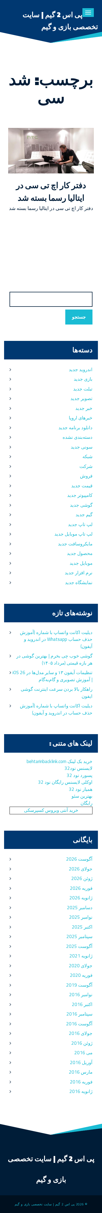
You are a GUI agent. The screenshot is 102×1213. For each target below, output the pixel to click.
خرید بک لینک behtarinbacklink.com (59, 761)
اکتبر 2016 (82, 1004)
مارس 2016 (80, 1072)
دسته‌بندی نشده (77, 437)
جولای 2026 (80, 868)
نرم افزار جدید (78, 572)
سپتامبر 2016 (79, 1013)
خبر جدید (83, 408)
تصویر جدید (81, 398)
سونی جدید (81, 447)
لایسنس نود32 (78, 768)
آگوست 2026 (79, 859)
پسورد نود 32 (79, 775)
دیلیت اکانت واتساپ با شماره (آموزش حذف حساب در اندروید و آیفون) (56, 709)
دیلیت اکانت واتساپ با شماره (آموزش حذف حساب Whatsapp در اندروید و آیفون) (56, 639)
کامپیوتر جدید (79, 495)
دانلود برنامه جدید (75, 427)
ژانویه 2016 (80, 1091)
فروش (86, 475)
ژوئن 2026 (81, 878)
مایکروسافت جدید (75, 543)
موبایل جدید (81, 563)
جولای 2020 (80, 965)
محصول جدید (79, 553)
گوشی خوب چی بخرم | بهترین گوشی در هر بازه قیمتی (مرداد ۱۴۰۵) (54, 659)
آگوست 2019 (79, 985)
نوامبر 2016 (80, 994)
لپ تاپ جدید (80, 524)
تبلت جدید (82, 388)
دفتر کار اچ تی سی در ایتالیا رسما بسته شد (51, 191)
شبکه (87, 456)
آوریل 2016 (81, 1062)
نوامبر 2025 (80, 917)
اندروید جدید (80, 369)
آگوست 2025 (79, 946)
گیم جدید (84, 514)
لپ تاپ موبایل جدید (73, 534)
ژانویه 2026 (80, 897)
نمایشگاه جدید (78, 582)
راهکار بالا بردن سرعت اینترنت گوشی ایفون (56, 693)
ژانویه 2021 (80, 955)
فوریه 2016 (81, 1081)
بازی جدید (83, 379)
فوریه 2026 (81, 888)
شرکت (85, 466)
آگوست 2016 (79, 1023)
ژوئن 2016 (81, 1043)
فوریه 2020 (81, 975)
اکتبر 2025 (82, 926)
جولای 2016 (80, 1033)
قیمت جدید (81, 485)
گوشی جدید (81, 505)
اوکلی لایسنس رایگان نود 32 (65, 782)
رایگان (86, 803)
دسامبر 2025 (79, 907)
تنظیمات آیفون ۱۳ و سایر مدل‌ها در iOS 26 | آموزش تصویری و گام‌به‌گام (52, 676)
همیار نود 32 (80, 789)
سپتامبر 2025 (79, 936)
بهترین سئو (82, 796)
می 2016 (83, 1052)
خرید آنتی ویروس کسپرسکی (51, 810)
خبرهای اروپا (80, 417)
